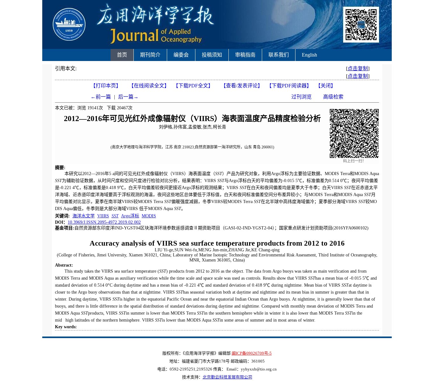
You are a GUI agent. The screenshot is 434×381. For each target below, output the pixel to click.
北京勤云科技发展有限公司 (227, 377)
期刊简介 (150, 55)
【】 (242, 85)
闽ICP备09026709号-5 (252, 353)
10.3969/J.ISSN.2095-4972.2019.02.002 (104, 222)
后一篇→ (128, 96)
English (309, 55)
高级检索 (333, 96)
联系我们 (278, 55)
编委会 (181, 55)
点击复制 (358, 68)
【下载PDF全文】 (194, 85)
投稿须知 (212, 55)
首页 (122, 55)
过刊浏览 (301, 96)
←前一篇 (101, 96)
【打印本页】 (106, 85)
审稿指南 (245, 55)
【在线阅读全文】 (149, 85)
